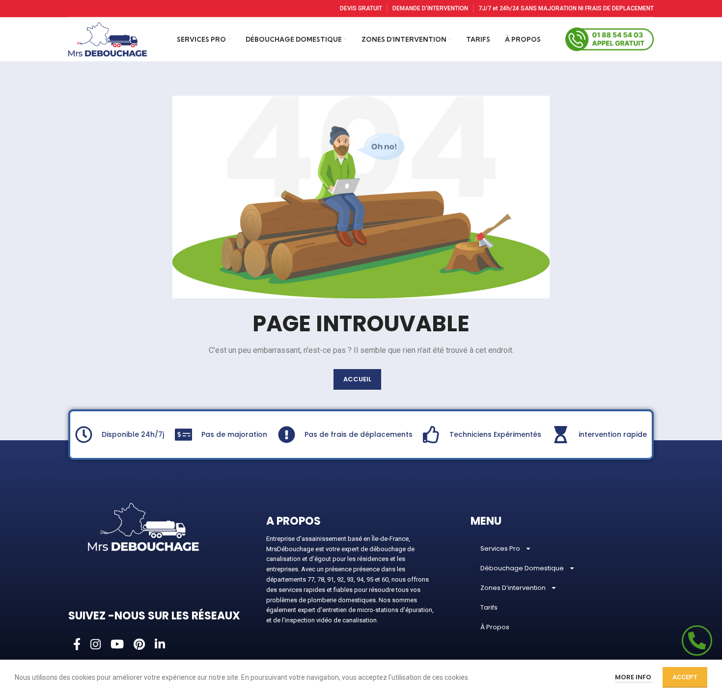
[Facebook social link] (76, 645)
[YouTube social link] (117, 645)
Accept (684, 677)
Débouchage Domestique (522, 568)
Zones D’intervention (513, 587)
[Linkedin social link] (160, 645)
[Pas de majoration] (183, 434)
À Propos (494, 627)
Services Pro (500, 548)
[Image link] (143, 526)
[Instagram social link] (95, 645)
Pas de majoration (234, 434)
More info (634, 677)
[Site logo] (107, 39)
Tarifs (489, 607)
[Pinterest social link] (139, 645)
